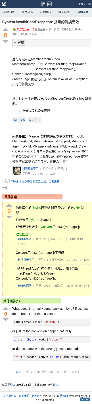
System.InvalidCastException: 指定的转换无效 (40, 21)
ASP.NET (34, 120)
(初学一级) (56, 259)
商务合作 (36, 396)
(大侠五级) (57, 285)
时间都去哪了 (30, 168)
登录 (81, 4)
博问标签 (64, 12)
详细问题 (82, 12)
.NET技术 (19, 120)
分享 (5, 187)
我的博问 (46, 12)
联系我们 (24, 396)
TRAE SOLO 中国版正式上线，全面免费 (35, 181)
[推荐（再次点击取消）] (5, 30)
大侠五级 (41, 239)
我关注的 (27, 12)
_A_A (18, 371)
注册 (88, 4)
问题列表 (9, 12)
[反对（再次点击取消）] (5, 41)
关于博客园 (9, 396)
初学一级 (48, 168)
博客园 (64, 396)
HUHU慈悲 (24, 239)
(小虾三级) (46, 371)
